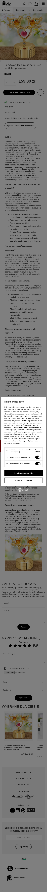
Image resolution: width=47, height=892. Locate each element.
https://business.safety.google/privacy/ (26, 427)
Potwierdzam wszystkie (23, 473)
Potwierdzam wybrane (23, 480)
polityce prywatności (29, 421)
